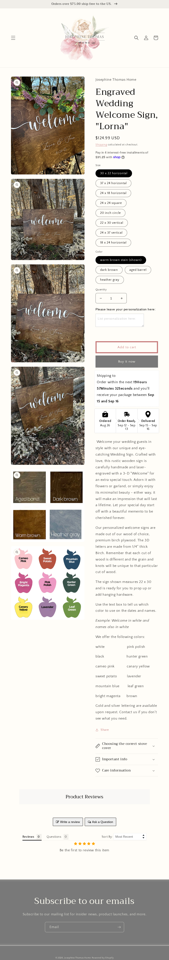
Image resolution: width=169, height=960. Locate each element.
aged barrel (138, 270)
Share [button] (105, 730)
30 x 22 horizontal (113, 173)
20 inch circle (110, 213)
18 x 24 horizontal (113, 242)
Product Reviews (84, 797)
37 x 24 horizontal (113, 183)
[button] (13, 38)
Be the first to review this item (84, 850)
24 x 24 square (111, 203)
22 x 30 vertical (111, 223)
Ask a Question (102, 822)
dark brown (109, 270)
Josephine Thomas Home (77, 958)
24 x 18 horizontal (113, 193)
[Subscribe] (119, 927)
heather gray (109, 280)
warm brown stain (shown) (120, 260)
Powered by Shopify (103, 958)
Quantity (101, 289)
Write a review (70, 822)
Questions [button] (54, 837)
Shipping (101, 144)
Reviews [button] (28, 837)
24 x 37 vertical (111, 233)
